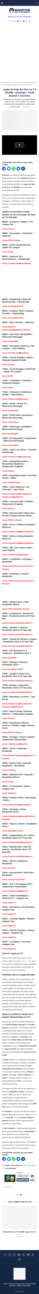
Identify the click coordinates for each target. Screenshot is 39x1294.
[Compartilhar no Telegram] (18, 169)
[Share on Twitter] (19, 1195)
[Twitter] (11, 21)
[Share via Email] (21, 1195)
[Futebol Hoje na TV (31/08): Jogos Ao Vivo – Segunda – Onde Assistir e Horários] (19, 1217)
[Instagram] (14, 21)
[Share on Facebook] (16, 1195)
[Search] (37, 3)
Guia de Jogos (18, 82)
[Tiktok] (29, 21)
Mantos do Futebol (7, 82)
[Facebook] (5, 1254)
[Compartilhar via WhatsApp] (14, 169)
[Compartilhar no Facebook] (4, 169)
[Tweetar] (9, 169)
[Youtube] (17, 21)
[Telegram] (23, 21)
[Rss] (26, 21)
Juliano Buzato (15, 107)
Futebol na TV (7, 1187)
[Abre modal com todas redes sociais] (23, 169)
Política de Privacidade (23, 1285)
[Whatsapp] (20, 21)
